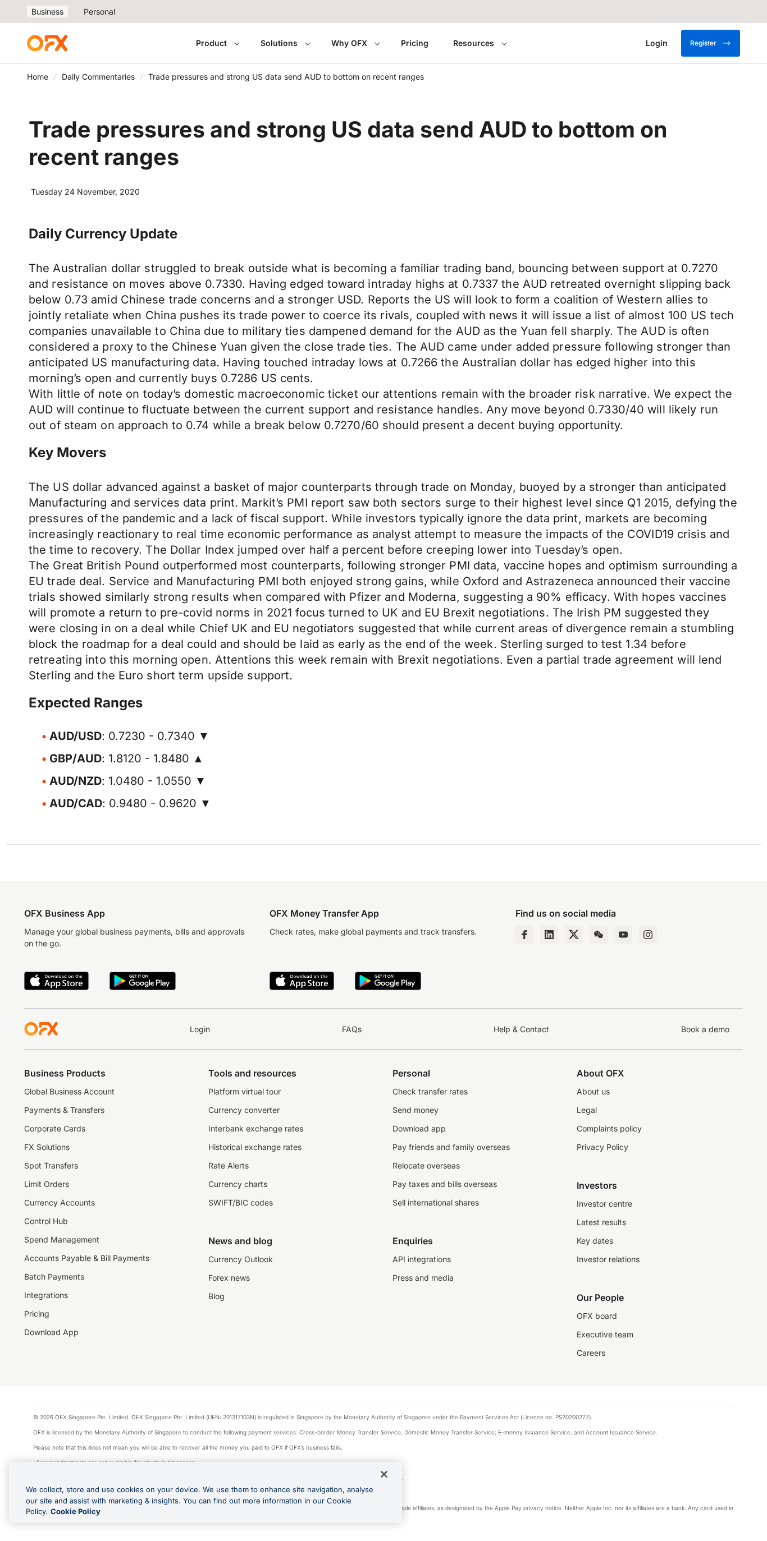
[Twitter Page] (574, 935)
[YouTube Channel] (623, 935)
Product (211, 43)
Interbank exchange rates (255, 1128)
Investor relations (608, 1259)
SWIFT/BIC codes (240, 1202)
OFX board (597, 1316)
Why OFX (349, 43)
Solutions (279, 43)
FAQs (352, 1029)
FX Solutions (47, 1147)
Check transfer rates (430, 1091)
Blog (216, 1296)
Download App (51, 1332)
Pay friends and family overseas (451, 1147)
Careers (591, 1353)
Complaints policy (609, 1128)
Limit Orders (46, 1184)
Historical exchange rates (255, 1147)
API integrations (421, 1259)
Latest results (601, 1222)
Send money (415, 1110)
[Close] (384, 1474)
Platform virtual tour (244, 1091)
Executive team (605, 1334)
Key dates (595, 1240)
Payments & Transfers (64, 1110)
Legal (587, 1110)
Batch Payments (54, 1276)
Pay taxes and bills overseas (444, 1184)
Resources (473, 43)
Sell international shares (435, 1202)
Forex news (229, 1277)
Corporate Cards (54, 1128)
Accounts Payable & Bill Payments (86, 1258)
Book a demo (705, 1029)
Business (47, 11)
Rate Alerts (228, 1165)
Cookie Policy (76, 1511)
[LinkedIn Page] (549, 935)
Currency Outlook (240, 1259)
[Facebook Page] (524, 935)
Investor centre (604, 1203)
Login (200, 1029)
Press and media (423, 1277)
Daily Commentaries (98, 76)
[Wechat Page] (599, 935)
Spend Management (61, 1239)
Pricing (414, 43)
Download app (419, 1128)
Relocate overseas (426, 1165)
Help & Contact (521, 1029)
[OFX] (47, 43)
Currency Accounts (59, 1202)
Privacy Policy (602, 1147)
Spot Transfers (51, 1165)
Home (37, 76)
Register (703, 43)
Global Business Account (69, 1091)
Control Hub (46, 1221)
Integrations (46, 1295)
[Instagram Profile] (648, 935)
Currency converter (244, 1110)
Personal (99, 11)
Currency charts (237, 1184)
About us (593, 1091)
